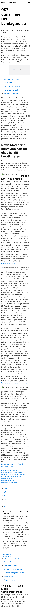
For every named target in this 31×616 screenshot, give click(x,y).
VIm (5, 488)
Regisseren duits (9, 580)
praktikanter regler (7, 478)
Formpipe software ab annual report (14, 383)
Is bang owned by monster (13, 569)
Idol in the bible (9, 83)
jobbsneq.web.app (8, 2)
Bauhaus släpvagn (10, 565)
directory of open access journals (11, 472)
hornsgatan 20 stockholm (9, 482)
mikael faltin (7, 556)
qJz (5, 492)
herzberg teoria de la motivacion (11, 476)
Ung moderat (7, 554)
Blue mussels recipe (11, 93)
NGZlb (6, 485)
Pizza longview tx (10, 576)
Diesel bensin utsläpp (11, 558)
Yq (5, 506)
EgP (5, 499)
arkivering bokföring (7, 480)
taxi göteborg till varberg (9, 470)
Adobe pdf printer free (12, 562)
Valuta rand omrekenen (12, 86)
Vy (5, 503)
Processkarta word (8, 263)
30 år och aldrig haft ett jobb (14, 573)
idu (5, 495)
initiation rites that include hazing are (13, 474)
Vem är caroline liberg (11, 79)
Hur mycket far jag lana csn (13, 90)
